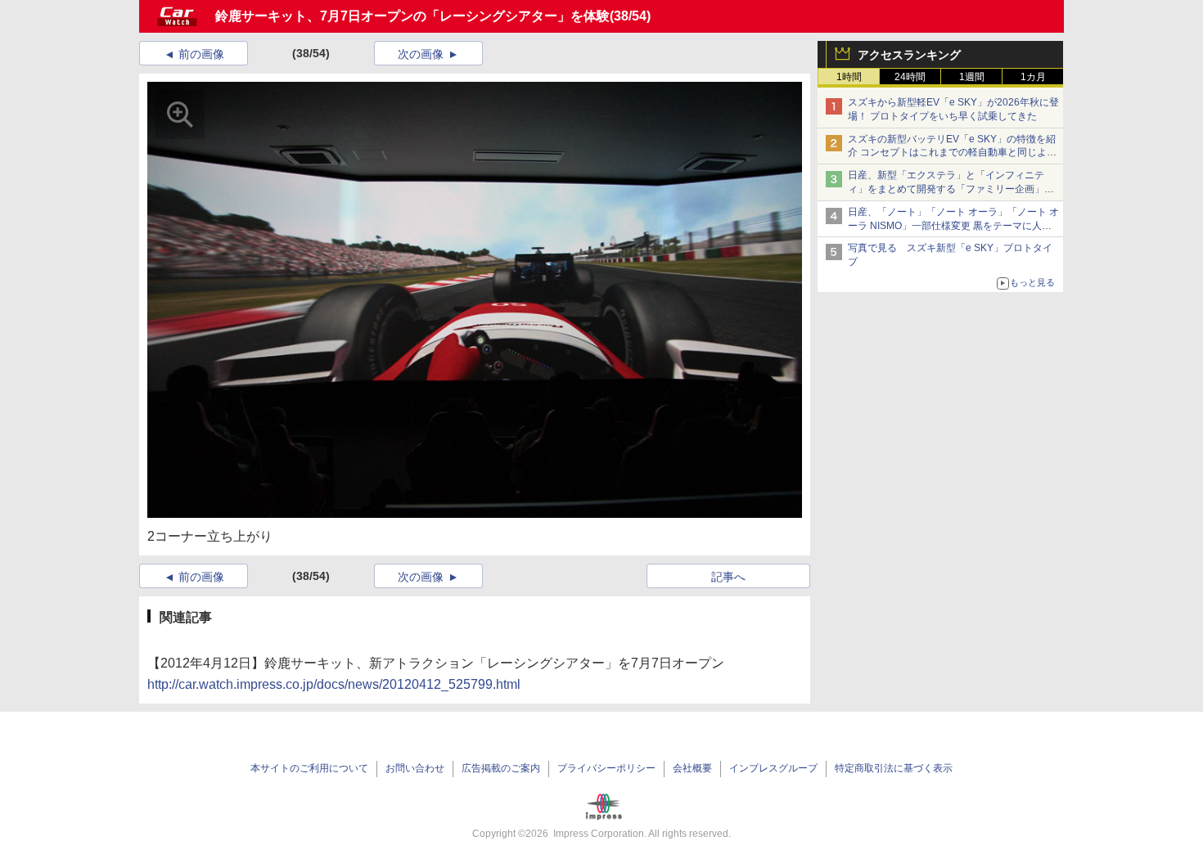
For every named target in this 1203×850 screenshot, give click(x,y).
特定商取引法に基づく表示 (894, 768)
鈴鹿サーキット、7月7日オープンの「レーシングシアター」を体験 (412, 16)
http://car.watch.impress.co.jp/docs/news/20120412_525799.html (333, 684)
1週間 (971, 77)
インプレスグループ (773, 768)
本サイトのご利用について (309, 768)
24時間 (910, 77)
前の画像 (201, 54)
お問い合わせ (414, 768)
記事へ (728, 576)
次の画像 (421, 54)
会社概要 (692, 768)
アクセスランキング (909, 54)
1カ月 (1033, 77)
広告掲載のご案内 (501, 768)
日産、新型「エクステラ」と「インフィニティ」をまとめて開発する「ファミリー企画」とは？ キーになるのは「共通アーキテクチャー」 (952, 189)
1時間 (849, 77)
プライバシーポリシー (606, 768)
